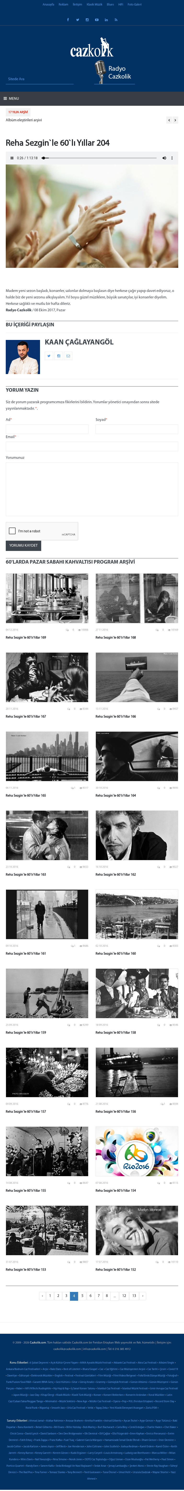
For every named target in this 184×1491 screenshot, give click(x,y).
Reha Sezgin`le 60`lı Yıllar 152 (116, 1270)
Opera (116, 1401)
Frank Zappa (40, 1440)
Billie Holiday (73, 1427)
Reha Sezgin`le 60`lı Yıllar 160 (116, 954)
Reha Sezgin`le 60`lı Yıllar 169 (26, 638)
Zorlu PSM (151, 1408)
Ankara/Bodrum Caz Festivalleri (23, 1369)
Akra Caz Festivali (147, 1363)
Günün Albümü (138, 1382)
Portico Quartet (15, 1466)
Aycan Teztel (131, 1421)
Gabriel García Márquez (89, 1440)
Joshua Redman (129, 1446)
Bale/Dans (55, 1369)
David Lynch (31, 1434)
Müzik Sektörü (67, 1401)
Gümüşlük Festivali (118, 1382)
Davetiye (12, 1376)
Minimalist (51, 1401)
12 (124, 1296)
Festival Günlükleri (85, 1376)
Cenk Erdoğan (136, 1427)
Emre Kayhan (137, 1434)
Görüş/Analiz (87, 1382)
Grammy (100, 1382)
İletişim (77, 4)
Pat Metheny (152, 1459)
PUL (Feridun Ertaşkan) (141, 1401)
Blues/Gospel (90, 1369)
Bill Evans (59, 1427)
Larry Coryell (95, 1453)
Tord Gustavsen (92, 1472)
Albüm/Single (166, 1363)
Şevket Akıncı (137, 1466)
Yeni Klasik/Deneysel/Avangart (127, 1408)
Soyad (101, 420)
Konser (97, 1395)
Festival (69, 1376)
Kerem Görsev (61, 1453)
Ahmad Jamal (36, 1421)
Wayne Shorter (160, 1472)
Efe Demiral (91, 1434)
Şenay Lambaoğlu (117, 1466)
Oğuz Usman (116, 1459)
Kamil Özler (162, 1446)
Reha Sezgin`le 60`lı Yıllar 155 (26, 1191)
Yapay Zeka (102, 1408)
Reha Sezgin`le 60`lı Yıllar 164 (116, 796)
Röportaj (44, 1408)
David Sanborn (48, 1434)
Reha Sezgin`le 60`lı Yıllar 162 (116, 875)
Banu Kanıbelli (26, 1427)
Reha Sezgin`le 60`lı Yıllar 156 (116, 1112)
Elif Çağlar (104, 1434)
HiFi (120, 4)
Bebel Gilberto (44, 1427)
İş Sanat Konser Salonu (83, 1388)
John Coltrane (94, 1446)
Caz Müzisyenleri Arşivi (132, 1369)
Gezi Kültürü (63, 1382)
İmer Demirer (166, 1440)
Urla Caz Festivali (76, 1408)
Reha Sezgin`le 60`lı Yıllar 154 (116, 1191)
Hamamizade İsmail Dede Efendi (122, 1440)
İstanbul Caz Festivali (108, 1388)
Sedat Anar (100, 1466)
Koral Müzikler (157, 1395)
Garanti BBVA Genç (43, 1382)
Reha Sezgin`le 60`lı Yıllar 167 (26, 717)
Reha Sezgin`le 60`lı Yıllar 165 (26, 796)
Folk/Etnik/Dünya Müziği (151, 1376)
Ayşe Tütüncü (163, 1421)
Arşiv (45, 1369)
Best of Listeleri (71, 1369)
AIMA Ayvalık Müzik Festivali (95, 1363)
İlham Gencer (149, 1440)
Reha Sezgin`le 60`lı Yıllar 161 (26, 954)
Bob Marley (89, 1427)
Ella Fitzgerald (120, 1434)
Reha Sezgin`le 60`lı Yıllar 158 (116, 1033)
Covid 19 (173, 1369)
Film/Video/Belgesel (124, 1376)
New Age (82, 1401)
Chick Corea (16, 1434)
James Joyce (47, 1446)
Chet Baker (170, 1427)
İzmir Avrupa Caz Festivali (164, 1388)
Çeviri (163, 1369)
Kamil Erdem (147, 1446)
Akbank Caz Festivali (125, 1363)
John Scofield (111, 1446)
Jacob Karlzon (30, 1446)
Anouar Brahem (74, 1421)
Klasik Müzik (94, 4)
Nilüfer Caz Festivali (100, 1401)
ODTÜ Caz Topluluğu (96, 1459)
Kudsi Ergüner (78, 1453)
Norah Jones (75, 1459)
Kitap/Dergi (47, 1395)
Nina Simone (60, 1459)
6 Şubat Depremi (39, 1363)
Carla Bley (121, 1427)
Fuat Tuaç (69, 1440)
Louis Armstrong (113, 1453)
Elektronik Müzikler (42, 1376)
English (59, 1376)
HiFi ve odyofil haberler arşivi (32, 120)
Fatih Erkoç (26, 1440)
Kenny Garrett (43, 1453)
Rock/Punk (31, 1408)
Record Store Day (164, 1401)
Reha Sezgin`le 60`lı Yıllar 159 (26, 1033)
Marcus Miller (159, 1453)
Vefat (90, 1408)
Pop (124, 1401)
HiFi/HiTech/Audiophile (38, 1388)
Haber (19, 1388)
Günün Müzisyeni (158, 1382)
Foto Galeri (135, 4)
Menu (13, 99)
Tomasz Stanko (57, 1472)
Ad (9, 420)
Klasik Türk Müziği (82, 1395)
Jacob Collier (14, 1446)
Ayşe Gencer (147, 1421)
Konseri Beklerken (114, 1395)
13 (134, 1296)
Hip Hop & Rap (61, 1388)
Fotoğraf (172, 1376)
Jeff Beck (61, 1446)
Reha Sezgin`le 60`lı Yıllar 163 (26, 875)
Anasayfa (48, 4)
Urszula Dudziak (141, 1472)
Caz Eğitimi (111, 1369)
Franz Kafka (56, 1440)
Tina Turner (41, 1472)
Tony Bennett (74, 1472)
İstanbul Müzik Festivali (135, 1388)
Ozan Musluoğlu (134, 1459)
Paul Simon (167, 1459)
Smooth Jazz (58, 1408)
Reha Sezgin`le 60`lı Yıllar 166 (116, 717)
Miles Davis (27, 1459)
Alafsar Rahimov (54, 1421)
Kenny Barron (25, 1453)
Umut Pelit (125, 1472)
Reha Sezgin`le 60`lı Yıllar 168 (116, 638)
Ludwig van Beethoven (137, 1453)
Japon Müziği (20, 1395)
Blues (110, 4)
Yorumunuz (15, 458)
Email (11, 437)
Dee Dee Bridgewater (70, 1434)
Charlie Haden (154, 1427)
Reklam (63, 4)
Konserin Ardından (136, 1395)
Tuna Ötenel (109, 1472)
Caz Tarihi (152, 1369)
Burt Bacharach (106, 1427)
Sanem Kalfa (47, 1466)
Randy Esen (32, 1466)
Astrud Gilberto (112, 1421)
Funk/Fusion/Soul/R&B (18, 1382)
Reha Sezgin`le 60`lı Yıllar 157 (26, 1112)
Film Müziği (104, 1376)
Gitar (74, 1382)
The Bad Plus (26, 1472)
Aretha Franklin (93, 1421)
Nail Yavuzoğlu (43, 1459)
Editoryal (24, 1376)
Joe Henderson (76, 1446)
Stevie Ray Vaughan (157, 1466)
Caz (101, 1369)
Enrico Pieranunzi (156, 1434)
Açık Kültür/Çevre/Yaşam (64, 1363)
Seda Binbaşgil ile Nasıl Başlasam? (74, 1466)
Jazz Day (34, 1395)
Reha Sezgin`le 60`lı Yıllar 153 (26, 1270)
